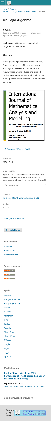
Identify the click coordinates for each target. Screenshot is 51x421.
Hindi (6, 320)
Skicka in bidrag (13, 230)
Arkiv (12, 9)
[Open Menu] (2, 2)
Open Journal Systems (14, 218)
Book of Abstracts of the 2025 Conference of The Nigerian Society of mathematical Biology (24, 376)
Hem (5, 9)
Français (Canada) (12, 299)
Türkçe (7, 324)
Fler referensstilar (12, 185)
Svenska (7, 328)
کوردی (6, 352)
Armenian (8, 315)
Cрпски (7, 356)
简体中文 (8, 340)
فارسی (7, 344)
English (7, 295)
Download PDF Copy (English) (19, 149)
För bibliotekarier (11, 254)
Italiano (7, 311)
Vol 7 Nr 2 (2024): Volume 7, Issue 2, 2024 (19, 11)
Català (7, 307)
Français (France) (12, 303)
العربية (6, 348)
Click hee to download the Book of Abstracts (24, 386)
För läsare (8, 246)
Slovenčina (9, 332)
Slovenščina (9, 336)
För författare (9, 250)
